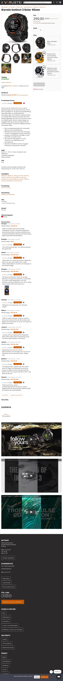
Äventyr (20, 181)
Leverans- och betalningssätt (9, 625)
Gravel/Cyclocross (10, 177)
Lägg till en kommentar (16, 395)
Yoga (15, 181)
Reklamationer (6, 617)
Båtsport (10, 175)
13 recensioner (23, 95)
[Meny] (2, 2)
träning (3, 181)
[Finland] (60, 2)
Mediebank (5, 665)
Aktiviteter (5, 7)
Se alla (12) (5, 395)
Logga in (4, 639)
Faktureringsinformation (8, 587)
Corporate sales (6, 582)
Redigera (37, 677)
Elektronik (20, 7)
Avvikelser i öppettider (8, 558)
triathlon (26, 179)
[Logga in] (54, 2)
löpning (24, 177)
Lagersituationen (6, 82)
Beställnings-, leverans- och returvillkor (12, 629)
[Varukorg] (57, 2)
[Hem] (13, 2)
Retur (3, 613)
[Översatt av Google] (7, 103)
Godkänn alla (44, 677)
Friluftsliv (12, 7)
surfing (21, 179)
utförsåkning (10, 181)
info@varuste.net (6, 569)
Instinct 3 (42, 7)
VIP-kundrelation (6, 643)
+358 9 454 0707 (9, 566)
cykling (15, 175)
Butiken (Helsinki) (13, 86)
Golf (2, 177)
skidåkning (15, 179)
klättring (18, 177)
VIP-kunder (36, 23)
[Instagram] (6, 596)
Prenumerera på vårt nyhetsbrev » (13, 602)
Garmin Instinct (5, 187)
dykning (26, 175)
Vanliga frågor (5, 578)
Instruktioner (5, 621)
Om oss (4, 669)
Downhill (20, 175)
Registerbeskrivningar (8, 647)
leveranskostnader (54, 18)
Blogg (3, 657)
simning (9, 179)
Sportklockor (28, 7)
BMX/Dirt (4, 175)
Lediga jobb (5, 673)
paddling (3, 179)
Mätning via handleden (8, 194)
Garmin (36, 7)
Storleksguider (6, 661)
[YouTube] (10, 596)
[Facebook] (2, 596)
